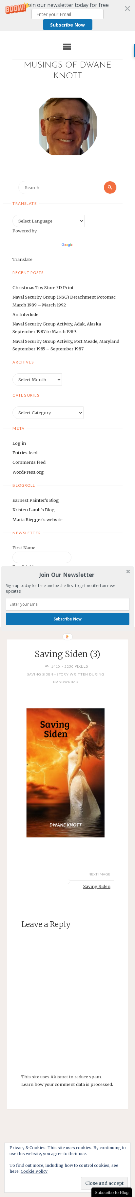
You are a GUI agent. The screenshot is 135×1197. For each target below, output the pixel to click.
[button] (67, 575)
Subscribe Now (67, 618)
